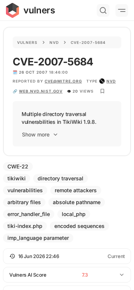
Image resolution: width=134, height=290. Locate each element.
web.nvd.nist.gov (41, 91)
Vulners (27, 42)
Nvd (54, 42)
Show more (36, 134)
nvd (111, 81)
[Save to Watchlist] (102, 91)
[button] (67, 256)
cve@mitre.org (63, 81)
